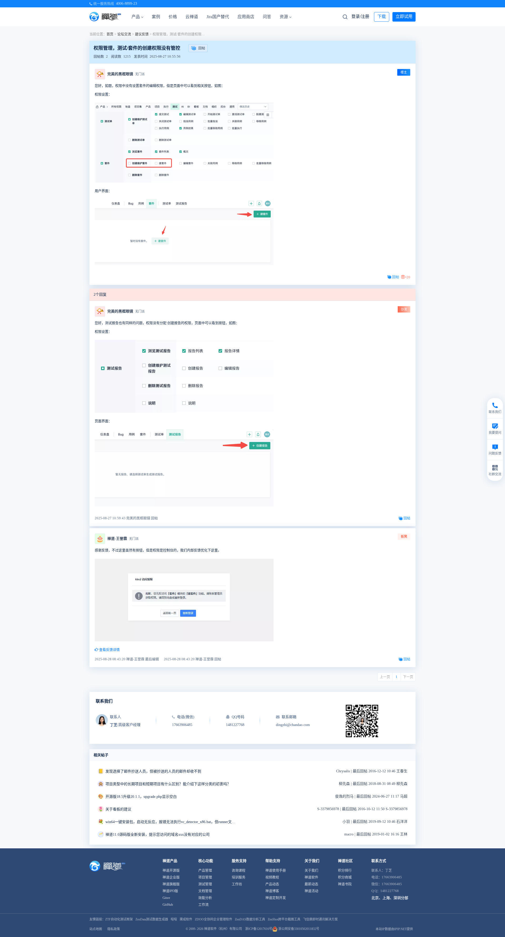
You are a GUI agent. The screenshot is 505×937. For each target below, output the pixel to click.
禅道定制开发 (275, 898)
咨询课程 (238, 870)
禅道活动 (311, 891)
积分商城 (345, 877)
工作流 (203, 904)
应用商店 (246, 16)
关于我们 (311, 870)
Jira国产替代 (217, 16)
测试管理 (205, 884)
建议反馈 (142, 34)
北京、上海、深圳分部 (389, 898)
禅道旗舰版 (171, 884)
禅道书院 (345, 884)
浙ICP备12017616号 (258, 929)
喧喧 (174, 919)
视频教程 (272, 877)
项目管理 (205, 877)
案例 (156, 16)
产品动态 (272, 884)
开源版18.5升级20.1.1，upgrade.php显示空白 (141, 797)
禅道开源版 (171, 870)
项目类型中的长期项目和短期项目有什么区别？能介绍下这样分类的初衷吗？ (168, 784)
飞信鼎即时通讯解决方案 (320, 919)
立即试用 (404, 16)
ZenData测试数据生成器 (151, 919)
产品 (136, 16)
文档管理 (205, 891)
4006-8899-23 (126, 4)
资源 (284, 16)
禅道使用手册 (275, 870)
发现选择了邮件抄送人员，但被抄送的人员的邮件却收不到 (153, 771)
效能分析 (205, 898)
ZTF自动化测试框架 (119, 919)
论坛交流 (124, 34)
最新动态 (311, 884)
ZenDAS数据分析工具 (250, 919)
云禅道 (191, 16)
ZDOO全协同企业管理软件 (213, 919)
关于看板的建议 (118, 809)
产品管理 (205, 870)
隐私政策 (113, 929)
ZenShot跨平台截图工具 (284, 919)
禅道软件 (311, 877)
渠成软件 (186, 919)
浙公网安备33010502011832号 (298, 929)
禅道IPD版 (170, 891)
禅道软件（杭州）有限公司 (223, 929)
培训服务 (238, 877)
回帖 (201, 48)
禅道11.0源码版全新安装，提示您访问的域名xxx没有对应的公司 (157, 835)
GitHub (168, 904)
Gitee (166, 898)
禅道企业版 (171, 877)
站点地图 (95, 929)
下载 (381, 16)
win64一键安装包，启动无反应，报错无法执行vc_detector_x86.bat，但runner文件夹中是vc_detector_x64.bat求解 (171, 822)
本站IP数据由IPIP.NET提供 (394, 929)
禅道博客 (272, 891)
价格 (173, 16)
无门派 (140, 74)
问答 (267, 16)
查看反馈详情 (109, 650)
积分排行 (345, 870)
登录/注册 (360, 16)
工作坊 (237, 884)
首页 (110, 34)
